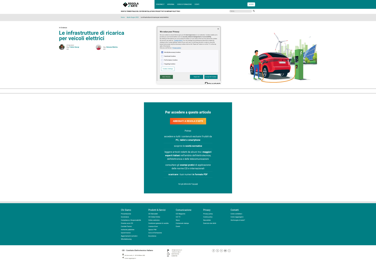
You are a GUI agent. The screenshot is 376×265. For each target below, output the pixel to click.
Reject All (196, 76)
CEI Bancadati (153, 214)
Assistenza (152, 236)
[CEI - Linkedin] (222, 250)
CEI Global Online (154, 217)
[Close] (218, 29)
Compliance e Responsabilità (131, 220)
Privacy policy (208, 214)
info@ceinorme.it (177, 250)
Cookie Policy (178, 40)
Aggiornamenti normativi (129, 236)
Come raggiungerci (237, 217)
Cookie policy (207, 217)
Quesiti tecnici (126, 233)
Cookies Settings (168, 68)
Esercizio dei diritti (209, 223)
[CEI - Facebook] (214, 250)
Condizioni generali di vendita (158, 223)
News (178, 220)
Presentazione (126, 214)
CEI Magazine (180, 214)
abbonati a (188, 121)
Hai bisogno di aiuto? (238, 220)
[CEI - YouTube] (226, 250)
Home (123, 17)
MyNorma (170, 4)
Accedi (195, 184)
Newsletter (207, 220)
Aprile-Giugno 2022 (133, 17)
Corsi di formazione (184, 4)
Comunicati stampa (182, 223)
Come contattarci (236, 214)
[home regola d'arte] (139, 4)
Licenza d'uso (153, 226)
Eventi (197, 4)
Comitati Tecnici (126, 226)
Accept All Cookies (210, 76)
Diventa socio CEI (127, 223)
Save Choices (166, 76)
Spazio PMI (152, 230)
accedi (251, 4)
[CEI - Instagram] (229, 250)
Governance (125, 217)
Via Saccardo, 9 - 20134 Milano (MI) (133, 255)
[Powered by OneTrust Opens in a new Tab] (212, 82)
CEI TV (178, 217)
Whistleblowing (126, 239)
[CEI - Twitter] (218, 250)
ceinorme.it (160, 4)
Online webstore (154, 220)
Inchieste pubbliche (127, 230)
